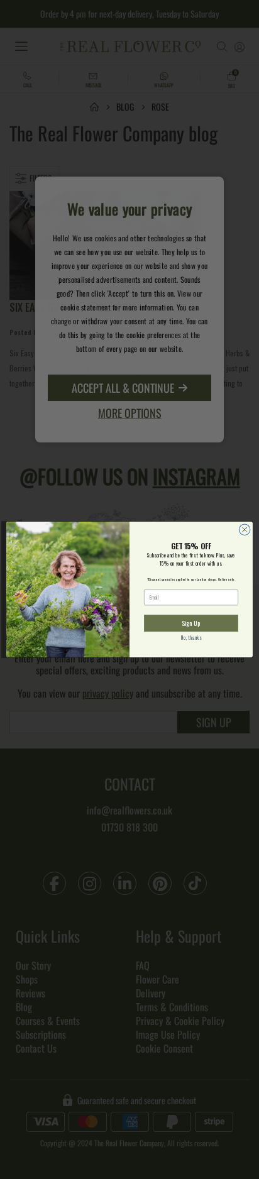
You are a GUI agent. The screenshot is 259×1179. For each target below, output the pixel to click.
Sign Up (191, 623)
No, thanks (191, 638)
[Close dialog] (244, 529)
